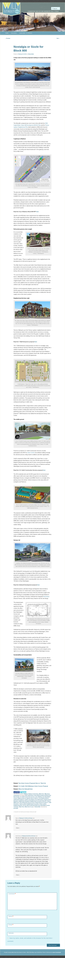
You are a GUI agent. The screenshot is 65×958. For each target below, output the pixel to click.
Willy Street (41, 793)
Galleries (14, 33)
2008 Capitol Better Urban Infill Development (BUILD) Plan (38, 795)
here (37, 211)
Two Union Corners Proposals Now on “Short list (32, 783)
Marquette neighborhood (19, 801)
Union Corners (31, 452)
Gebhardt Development (19, 799)
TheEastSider (31, 54)
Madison (26, 793)
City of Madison (38, 796)
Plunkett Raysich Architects (41, 802)
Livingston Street (47, 799)
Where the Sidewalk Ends (25, 789)
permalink (16, 808)
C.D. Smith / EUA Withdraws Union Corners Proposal (33, 786)
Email (10, 925)
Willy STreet (21, 806)
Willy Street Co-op (29, 806)
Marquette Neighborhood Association (33, 801)
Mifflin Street (16, 802)
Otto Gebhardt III (23, 802)
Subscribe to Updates (25, 33)
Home (6, 33)
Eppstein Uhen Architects (32, 798)
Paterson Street (31, 802)
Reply (17, 828)
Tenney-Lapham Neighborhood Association (29, 804)
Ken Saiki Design (39, 799)
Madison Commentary (33, 793)
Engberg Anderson (22, 798)
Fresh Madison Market (44, 798)
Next (58, 38)
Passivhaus (46, 596)
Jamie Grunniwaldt (56, 952)
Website (11, 933)
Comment (12, 894)
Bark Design (16, 796)
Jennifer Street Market (29, 799)
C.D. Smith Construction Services (27, 796)
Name (10, 916)
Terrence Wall (26, 805)
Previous (7, 38)
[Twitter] (23, 792)
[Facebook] (17, 792)
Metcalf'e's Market (46, 801)
